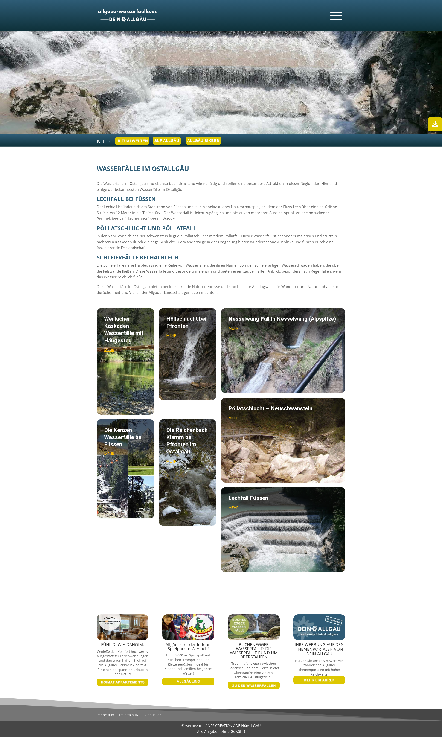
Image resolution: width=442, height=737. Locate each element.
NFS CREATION (220, 725)
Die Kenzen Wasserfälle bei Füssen (123, 437)
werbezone (194, 725)
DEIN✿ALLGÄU (248, 725)
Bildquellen (152, 715)
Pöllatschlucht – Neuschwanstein (270, 408)
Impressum (105, 715)
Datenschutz (129, 715)
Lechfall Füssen (248, 498)
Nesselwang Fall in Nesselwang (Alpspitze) (282, 319)
